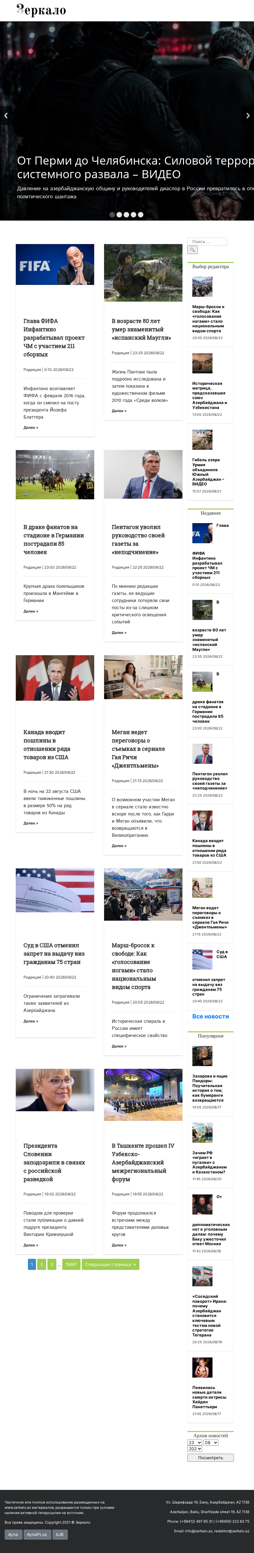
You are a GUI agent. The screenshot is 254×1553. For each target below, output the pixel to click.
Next (248, 115)
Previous (6, 115)
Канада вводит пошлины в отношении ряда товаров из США (209, 848)
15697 (71, 1264)
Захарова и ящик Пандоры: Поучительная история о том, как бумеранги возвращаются (210, 1088)
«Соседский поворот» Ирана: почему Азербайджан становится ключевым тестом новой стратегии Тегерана (209, 1315)
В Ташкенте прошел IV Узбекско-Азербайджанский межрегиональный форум (143, 1162)
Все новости (210, 1016)
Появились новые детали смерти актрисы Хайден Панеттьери (209, 1397)
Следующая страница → (110, 1264)
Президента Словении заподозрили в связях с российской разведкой (54, 1162)
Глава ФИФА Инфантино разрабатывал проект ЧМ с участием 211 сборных (54, 337)
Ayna (13, 1534)
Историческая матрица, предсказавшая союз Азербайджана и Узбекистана (209, 395)
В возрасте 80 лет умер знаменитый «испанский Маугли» (141, 329)
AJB (60, 1534)
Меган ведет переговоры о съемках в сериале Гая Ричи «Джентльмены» (138, 748)
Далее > (31, 427)
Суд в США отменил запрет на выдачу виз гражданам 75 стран (54, 953)
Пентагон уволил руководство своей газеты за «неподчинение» (210, 781)
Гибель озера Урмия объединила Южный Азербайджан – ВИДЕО (208, 471)
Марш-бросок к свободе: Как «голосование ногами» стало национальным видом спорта (208, 318)
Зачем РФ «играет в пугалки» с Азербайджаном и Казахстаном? (209, 1162)
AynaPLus (37, 1534)
